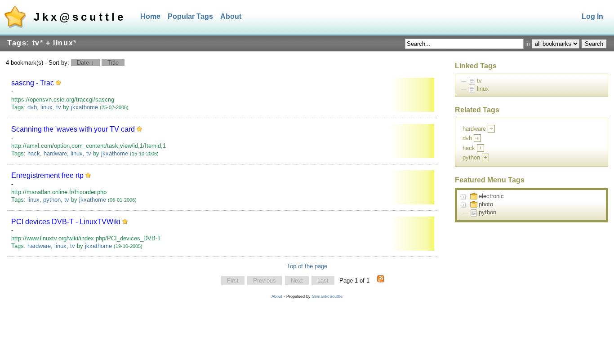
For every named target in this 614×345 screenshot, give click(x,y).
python (52, 199)
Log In (592, 16)
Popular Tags (190, 16)
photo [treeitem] (486, 204)
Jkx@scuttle (80, 17)
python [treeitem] (487, 212)
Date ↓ (85, 62)
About (230, 16)
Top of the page (307, 266)
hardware (55, 153)
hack (33, 153)
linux (46, 107)
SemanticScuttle (327, 296)
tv (58, 107)
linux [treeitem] (483, 88)
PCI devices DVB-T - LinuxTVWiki (65, 222)
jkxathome (84, 107)
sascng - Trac (32, 83)
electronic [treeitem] (491, 196)
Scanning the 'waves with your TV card (73, 129)
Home (150, 16)
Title (113, 62)
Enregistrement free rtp (47, 175)
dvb (32, 107)
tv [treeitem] (479, 80)
